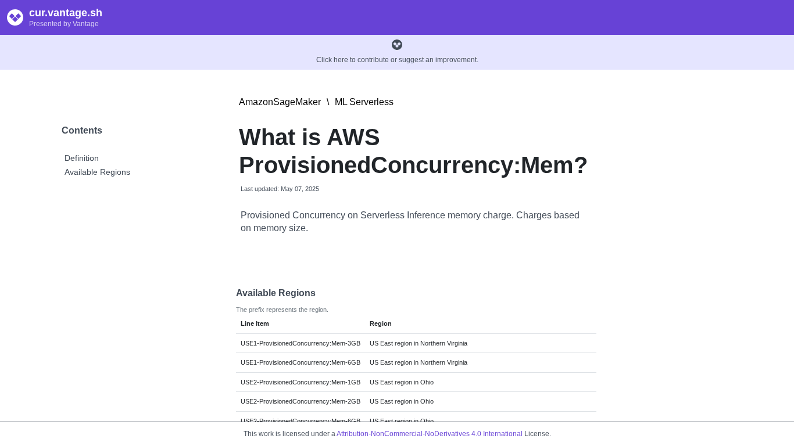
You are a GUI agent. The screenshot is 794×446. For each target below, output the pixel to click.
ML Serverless (364, 102)
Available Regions (97, 172)
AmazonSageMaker (280, 102)
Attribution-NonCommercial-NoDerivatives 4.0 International (430, 434)
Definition (82, 158)
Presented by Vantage (64, 24)
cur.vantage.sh (65, 13)
